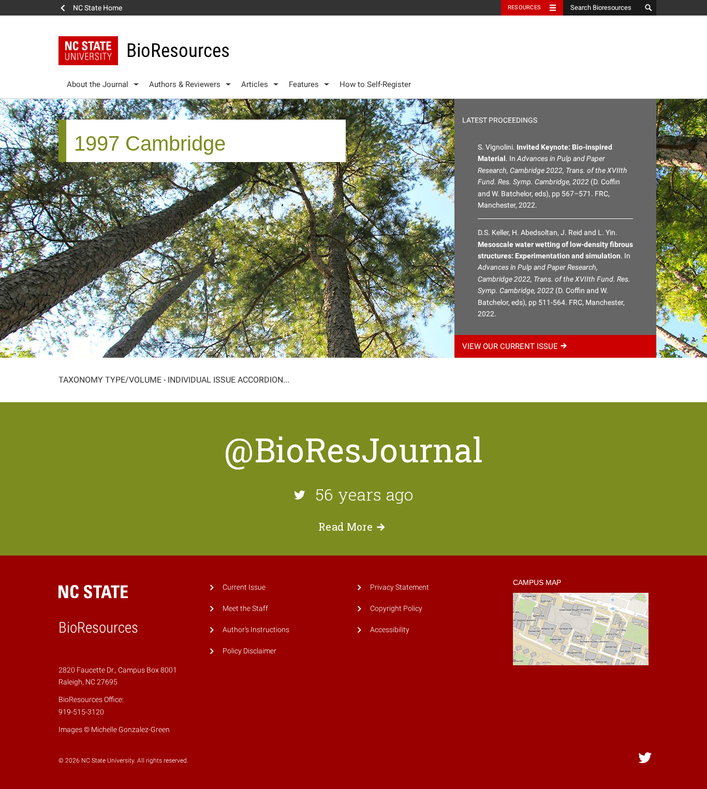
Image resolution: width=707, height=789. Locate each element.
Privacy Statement (399, 587)
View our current (510, 346)
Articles (254, 84)
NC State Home (97, 8)
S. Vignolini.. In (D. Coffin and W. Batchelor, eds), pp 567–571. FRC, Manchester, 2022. (552, 176)
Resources (524, 7)
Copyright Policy (396, 608)
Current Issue (244, 587)
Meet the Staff (245, 608)
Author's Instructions (256, 629)
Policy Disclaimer (249, 651)
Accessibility (389, 629)
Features (304, 84)
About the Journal (97, 84)
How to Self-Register (375, 84)
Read (345, 526)
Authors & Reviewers (184, 84)
